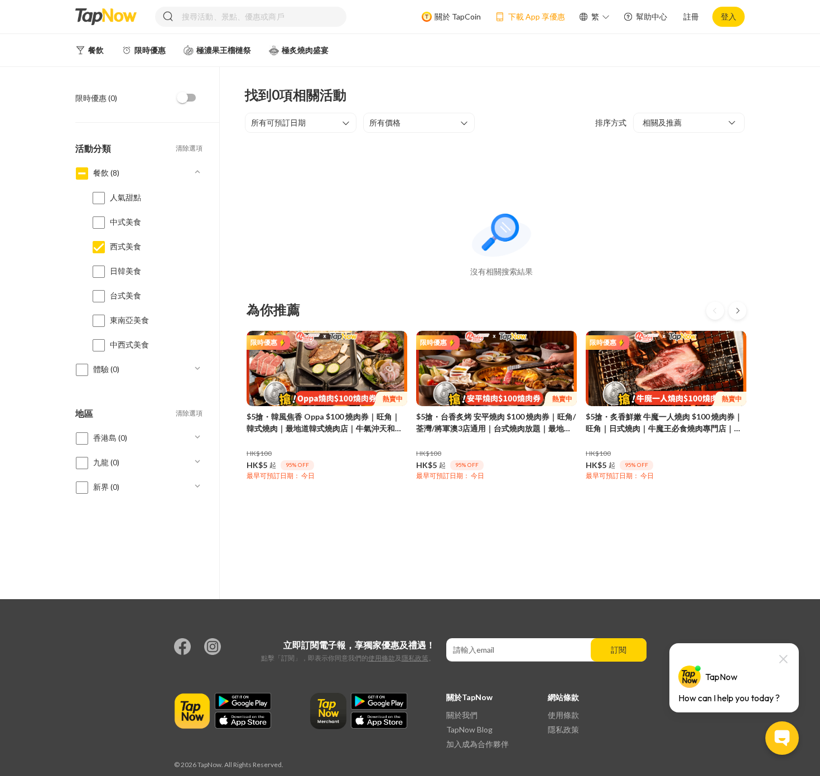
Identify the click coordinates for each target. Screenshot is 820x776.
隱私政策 (415, 658)
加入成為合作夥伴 (477, 744)
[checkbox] (186, 97)
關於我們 (461, 715)
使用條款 (381, 658)
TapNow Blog (469, 729)
